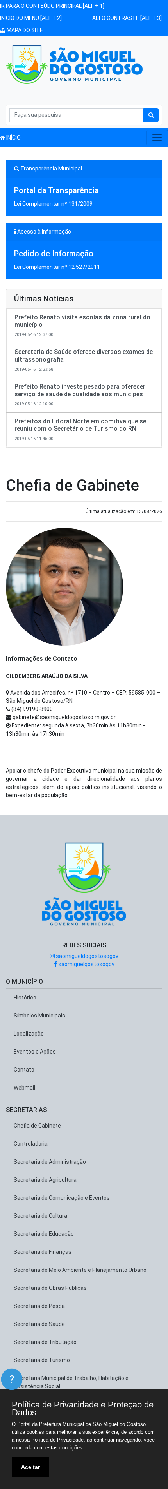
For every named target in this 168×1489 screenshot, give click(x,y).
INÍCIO (13, 137)
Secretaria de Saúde (39, 1324)
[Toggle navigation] (157, 137)
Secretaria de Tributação (45, 1342)
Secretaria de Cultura (40, 1216)
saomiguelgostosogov (85, 964)
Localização (29, 1033)
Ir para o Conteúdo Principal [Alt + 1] (52, 6)
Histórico (25, 997)
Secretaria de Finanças (42, 1252)
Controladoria (31, 1144)
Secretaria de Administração (50, 1162)
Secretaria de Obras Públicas (50, 1288)
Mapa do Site (24, 30)
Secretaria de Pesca (39, 1306)
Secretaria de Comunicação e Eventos (62, 1198)
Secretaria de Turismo (42, 1360)
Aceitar (30, 1467)
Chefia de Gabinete (37, 1126)
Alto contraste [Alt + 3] (127, 18)
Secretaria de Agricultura (45, 1180)
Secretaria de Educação (44, 1234)
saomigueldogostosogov (86, 956)
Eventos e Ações (35, 1051)
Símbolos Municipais (39, 1015)
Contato (24, 1069)
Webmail (24, 1088)
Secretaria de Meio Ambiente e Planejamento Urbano (80, 1270)
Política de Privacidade (57, 1440)
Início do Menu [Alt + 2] (31, 18)
